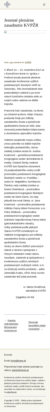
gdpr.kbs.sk (12, 392)
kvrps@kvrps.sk (18, 360)
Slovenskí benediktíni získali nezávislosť (37, 325)
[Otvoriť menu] (44, 4)
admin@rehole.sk (20, 370)
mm (11, 62)
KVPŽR (28, 62)
